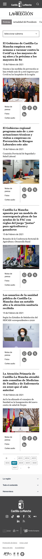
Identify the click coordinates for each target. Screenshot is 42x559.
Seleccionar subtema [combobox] (13, 34)
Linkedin (18, 521)
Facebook (24, 516)
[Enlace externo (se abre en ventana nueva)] (18, 554)
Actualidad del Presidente (25, 22)
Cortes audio (10, 118)
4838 (21, 463)
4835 (34, 458)
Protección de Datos (10, 543)
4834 (27, 458)
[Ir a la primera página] (8, 458)
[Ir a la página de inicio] (21, 4)
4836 (7, 463)
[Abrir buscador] (37, 3)
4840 (34, 463)
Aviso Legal (23, 543)
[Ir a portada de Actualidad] (21, 13)
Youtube (18, 516)
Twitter (29, 516)
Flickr (35, 516)
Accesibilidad (19, 548)
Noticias (6, 22)
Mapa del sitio (8, 548)
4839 (28, 463)
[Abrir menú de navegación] (5, 4)
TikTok (12, 516)
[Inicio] (21, 506)
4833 (20, 458)
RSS (24, 521)
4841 (15, 467)
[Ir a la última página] (26, 468)
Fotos (7, 114)
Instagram (7, 516)
